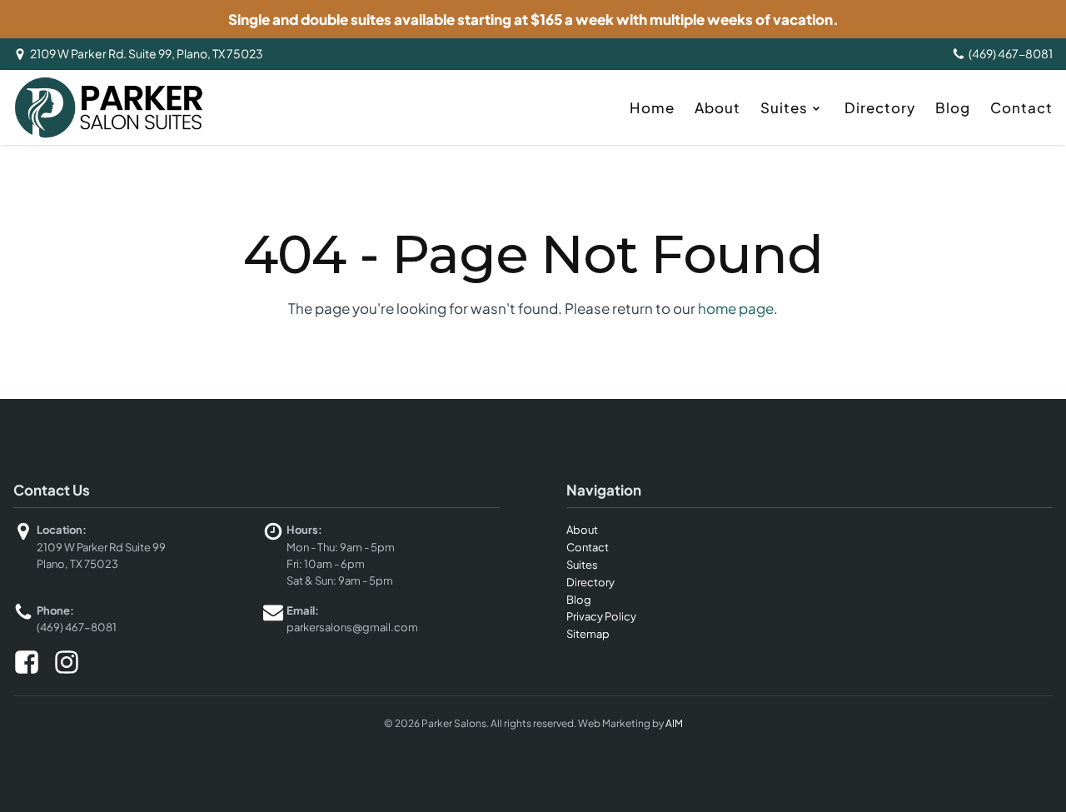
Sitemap (588, 633)
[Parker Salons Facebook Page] (26, 662)
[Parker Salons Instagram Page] (66, 662)
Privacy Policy (601, 616)
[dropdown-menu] (817, 107)
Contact (1021, 107)
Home (652, 107)
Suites (784, 107)
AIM (674, 723)
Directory (879, 107)
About (717, 107)
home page (736, 308)
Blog (952, 107)
